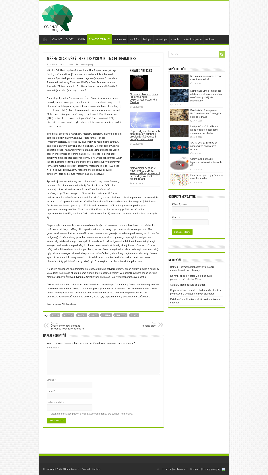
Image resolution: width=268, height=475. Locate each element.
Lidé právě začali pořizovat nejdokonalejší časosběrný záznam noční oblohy (204, 129)
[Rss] (158, 469)
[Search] (222, 54)
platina (106, 315)
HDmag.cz (194, 469)
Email (176, 217)
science (53, 64)
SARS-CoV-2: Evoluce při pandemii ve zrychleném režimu (203, 146)
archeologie (161, 39)
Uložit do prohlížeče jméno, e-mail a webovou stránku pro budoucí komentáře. (92, 413)
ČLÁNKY (57, 39)
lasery (82, 315)
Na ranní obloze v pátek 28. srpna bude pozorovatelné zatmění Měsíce (144, 98)
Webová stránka (55, 402)
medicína (134, 39)
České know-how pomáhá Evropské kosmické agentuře (67, 326)
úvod (45, 39)
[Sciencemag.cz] (57, 17)
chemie (175, 39)
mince (94, 315)
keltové (68, 315)
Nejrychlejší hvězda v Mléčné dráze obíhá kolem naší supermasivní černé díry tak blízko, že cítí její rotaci (145, 173)
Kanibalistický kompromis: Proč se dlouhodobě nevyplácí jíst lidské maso (206, 113)
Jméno (51, 379)
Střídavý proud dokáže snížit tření (188, 284)
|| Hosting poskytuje (211, 469)
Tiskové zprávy (86, 64)
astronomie (120, 39)
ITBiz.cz (166, 469)
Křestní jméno (179, 204)
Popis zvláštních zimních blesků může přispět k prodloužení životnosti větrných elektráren (145, 135)
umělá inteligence (192, 39)
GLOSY (70, 39)
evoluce (209, 39)
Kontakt (86, 469)
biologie (147, 39)
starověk (121, 315)
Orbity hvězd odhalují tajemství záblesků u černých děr (206, 162)
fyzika (55, 315)
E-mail (51, 391)
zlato (134, 315)
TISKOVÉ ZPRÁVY (99, 39)
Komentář (53, 347)
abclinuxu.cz (180, 469)
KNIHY (81, 39)
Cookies (96, 469)
